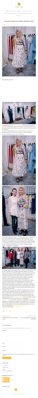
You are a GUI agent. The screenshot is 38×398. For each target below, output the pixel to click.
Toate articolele (5, 367)
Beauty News (17, 13)
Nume (3, 343)
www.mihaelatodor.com (18, 305)
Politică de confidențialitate (7, 370)
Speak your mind (24, 13)
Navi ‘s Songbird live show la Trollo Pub (28, 318)
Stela (15, 24)
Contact (18, 15)
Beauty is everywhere (9, 13)
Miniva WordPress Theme (21, 394)
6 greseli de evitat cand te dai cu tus (10, 318)
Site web (3, 350)
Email (3, 346)
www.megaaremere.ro (19, 306)
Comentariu (4, 330)
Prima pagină (4, 365)
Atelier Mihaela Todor (17, 125)
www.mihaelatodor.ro (18, 297)
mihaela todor (8, 311)
